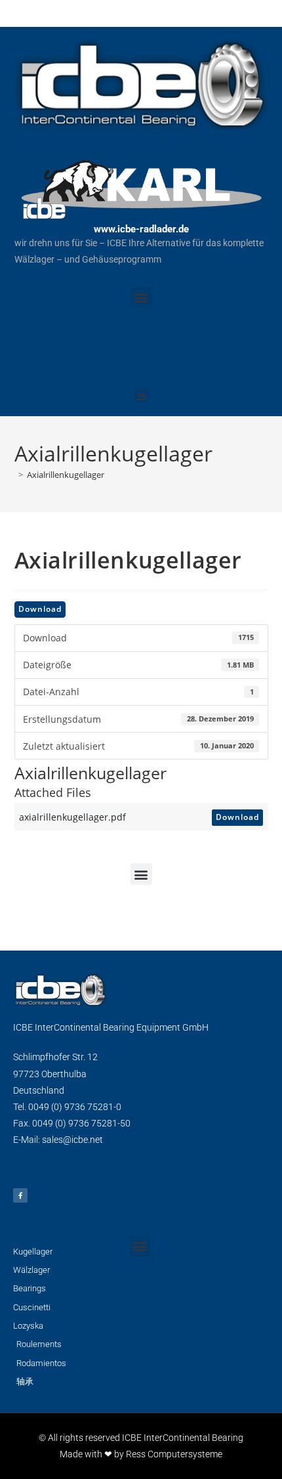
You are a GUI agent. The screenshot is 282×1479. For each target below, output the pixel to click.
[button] (141, 298)
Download (40, 608)
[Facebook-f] (20, 1195)
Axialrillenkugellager (65, 475)
